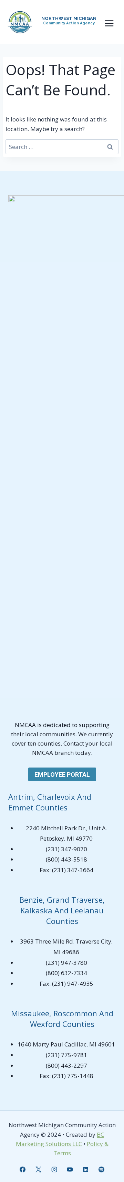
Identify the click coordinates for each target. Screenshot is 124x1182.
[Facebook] (22, 1169)
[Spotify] (101, 1169)
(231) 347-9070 (66, 849)
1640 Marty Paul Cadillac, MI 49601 (66, 1044)
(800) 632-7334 (66, 973)
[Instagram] (54, 1169)
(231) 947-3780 (66, 963)
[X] (38, 1169)
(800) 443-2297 (66, 1065)
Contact (74, 743)
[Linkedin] (86, 1169)
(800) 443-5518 (66, 859)
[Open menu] (109, 23)
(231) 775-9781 (66, 1055)
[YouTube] (70, 1169)
